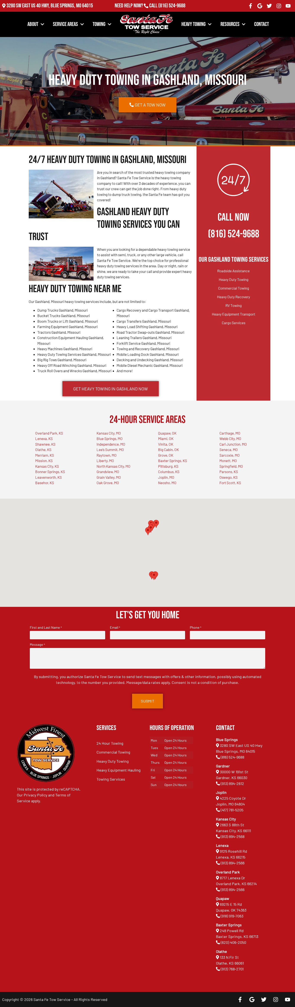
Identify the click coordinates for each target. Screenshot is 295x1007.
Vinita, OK (165, 444)
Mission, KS (44, 460)
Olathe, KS (43, 449)
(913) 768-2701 (171, 11)
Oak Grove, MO (108, 482)
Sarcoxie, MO (229, 455)
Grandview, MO (108, 471)
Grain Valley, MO (109, 477)
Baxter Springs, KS (172, 460)
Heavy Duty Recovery (233, 297)
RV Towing (233, 305)
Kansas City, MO (109, 433)
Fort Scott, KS (230, 482)
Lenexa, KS (44, 438)
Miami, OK (165, 438)
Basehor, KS (44, 482)
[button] (154, 576)
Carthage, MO (229, 433)
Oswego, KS (228, 477)
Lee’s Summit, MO (110, 449)
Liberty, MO (105, 460)
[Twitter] (269, 6)
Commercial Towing (233, 288)
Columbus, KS (168, 471)
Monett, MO (228, 460)
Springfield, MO (231, 466)
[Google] (260, 6)
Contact (261, 24)
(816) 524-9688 (171, 5)
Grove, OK (165, 455)
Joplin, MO (166, 477)
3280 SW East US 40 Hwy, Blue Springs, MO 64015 (49, 5)
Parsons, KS (228, 471)
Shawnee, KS (45, 444)
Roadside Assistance (233, 271)
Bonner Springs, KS (50, 471)
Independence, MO (111, 444)
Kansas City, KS (47, 466)
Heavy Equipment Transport (233, 314)
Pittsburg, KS (168, 466)
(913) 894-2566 (232, 862)
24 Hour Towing (110, 743)
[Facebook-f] (250, 6)
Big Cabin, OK (168, 449)
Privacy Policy (35, 795)
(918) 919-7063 (232, 916)
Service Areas (65, 24)
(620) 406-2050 (233, 942)
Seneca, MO (228, 449)
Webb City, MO (230, 438)
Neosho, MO (167, 482)
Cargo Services (233, 323)
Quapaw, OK (167, 433)
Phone (195, 627)
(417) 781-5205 (232, 809)
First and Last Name (46, 627)
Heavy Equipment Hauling (119, 770)
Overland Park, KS (49, 433)
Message (37, 644)
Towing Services (111, 779)
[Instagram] (278, 6)
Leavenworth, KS (48, 477)
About (32, 24)
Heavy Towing (193, 24)
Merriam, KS (44, 455)
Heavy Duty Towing (233, 279)
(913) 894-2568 (232, 836)
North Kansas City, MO (113, 466)
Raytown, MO (107, 455)
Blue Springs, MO (110, 438)
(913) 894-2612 (232, 783)
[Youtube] (288, 6)
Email (115, 627)
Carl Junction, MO (233, 444)
